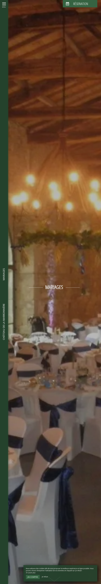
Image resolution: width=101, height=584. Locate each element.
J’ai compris (32, 577)
